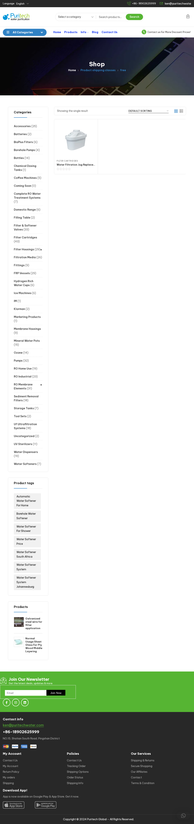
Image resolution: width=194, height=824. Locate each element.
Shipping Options (78, 771)
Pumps (18, 360)
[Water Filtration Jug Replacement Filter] (76, 140)
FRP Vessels (22, 273)
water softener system (26, 567)
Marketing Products (27, 317)
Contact (136, 777)
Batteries (20, 134)
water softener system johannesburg (26, 582)
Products (70, 32)
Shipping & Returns (142, 760)
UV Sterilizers (23, 444)
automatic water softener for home (26, 501)
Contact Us (109, 32)
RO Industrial (22, 376)
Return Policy (11, 771)
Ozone (18, 352)
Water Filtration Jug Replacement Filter (82, 164)
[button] (183, 815)
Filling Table (22, 217)
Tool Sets (20, 416)
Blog (95, 32)
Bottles (19, 158)
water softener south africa (26, 554)
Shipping (8, 783)
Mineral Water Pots (27, 340)
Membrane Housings (27, 329)
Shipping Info (75, 783)
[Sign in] (188, 17)
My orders (9, 777)
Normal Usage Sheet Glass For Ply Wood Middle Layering (33, 645)
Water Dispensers (26, 452)
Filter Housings (24, 249)
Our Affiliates (139, 771)
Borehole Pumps (24, 150)
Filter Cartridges (25, 237)
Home (57, 32)
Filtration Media (25, 257)
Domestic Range (25, 209)
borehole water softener (26, 516)
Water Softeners (25, 464)
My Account (10, 766)
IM (15, 301)
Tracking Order (76, 766)
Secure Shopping (141, 766)
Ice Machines (22, 293)
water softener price (26, 541)
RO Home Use (23, 368)
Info (84, 32)
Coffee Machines (25, 178)
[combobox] (74, 17)
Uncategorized (24, 436)
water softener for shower (26, 529)
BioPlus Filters (23, 142)
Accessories (22, 126)
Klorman (19, 309)
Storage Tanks (24, 408)
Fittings (19, 265)
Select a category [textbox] (69, 17)
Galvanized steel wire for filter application (33, 623)
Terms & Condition (142, 783)
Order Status (75, 777)
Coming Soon (22, 186)
